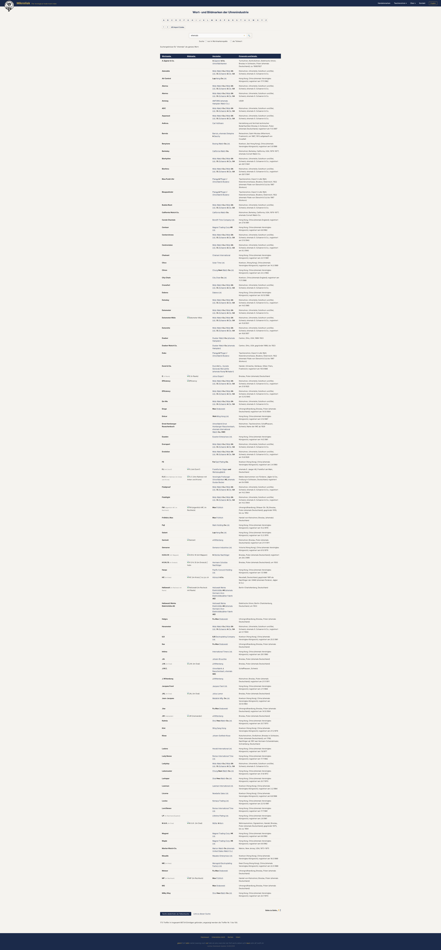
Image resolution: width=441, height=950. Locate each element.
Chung (215, 270)
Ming (219, 416)
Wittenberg (218, 540)
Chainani (216, 255)
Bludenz (226, 182)
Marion (215, 848)
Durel (214, 366)
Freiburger (225, 477)
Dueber (215, 338)
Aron (222, 593)
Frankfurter (217, 469)
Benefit (215, 220)
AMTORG (216, 101)
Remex (215, 756)
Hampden (216, 104)
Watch (219, 71)
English (433, 3)
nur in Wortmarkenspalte (217, 41)
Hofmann (220, 123)
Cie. (230, 74)
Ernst (225, 424)
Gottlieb (222, 736)
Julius (214, 376)
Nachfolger (224, 555)
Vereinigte (216, 477)
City (214, 278)
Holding (220, 525)
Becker (221, 482)
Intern (238, 937)
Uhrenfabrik (217, 182)
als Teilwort (237, 41)
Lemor (220, 694)
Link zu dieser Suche (202, 914)
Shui (214, 721)
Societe (226, 366)
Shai (214, 778)
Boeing (215, 144)
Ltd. (213, 74)
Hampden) (216, 341)
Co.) (227, 104)
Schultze (224, 562)
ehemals (222, 133)
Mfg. (221, 698)
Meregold (216, 863)
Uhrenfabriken (218, 479)
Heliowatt (216, 587)
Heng (218, 78)
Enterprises (224, 437)
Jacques (215, 686)
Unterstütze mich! (218, 937)
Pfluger (223, 179)
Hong (223, 416)
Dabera (215, 292)
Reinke (217, 555)
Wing (214, 728)
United (215, 851)
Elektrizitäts (217, 590)
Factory (215, 866)
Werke (223, 587)
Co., (220, 366)
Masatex (215, 856)
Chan (218, 278)
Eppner (217, 61)
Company (227, 220)
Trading (222, 227)
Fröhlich (219, 507)
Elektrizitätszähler (219, 596)
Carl (214, 123)
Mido (214, 71)
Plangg (215, 179)
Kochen (230, 937)
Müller (215, 823)
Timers (226, 652)
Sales (223, 793)
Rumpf (223, 371)
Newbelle (216, 793)
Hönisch (215, 577)
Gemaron (216, 547)
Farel (222, 686)
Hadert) (231, 371)
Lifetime (215, 816)
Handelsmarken (384, 3)
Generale (216, 369)
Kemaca (215, 801)
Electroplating (221, 637)
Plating (222, 462)
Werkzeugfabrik (218, 472)
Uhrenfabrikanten (219, 63)
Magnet (215, 227)
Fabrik (230, 596)
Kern (221, 823)
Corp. (228, 833)
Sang (219, 728)
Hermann (216, 562)
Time (221, 220)
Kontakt (422, 3)
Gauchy (217, 136)
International (225, 255)
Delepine (230, 133)
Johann (215, 659)
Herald (215, 749)
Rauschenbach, (218, 671)
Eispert (221, 376)
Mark (214, 525)
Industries (224, 547)
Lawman (215, 786)
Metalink (215, 698)
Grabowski (220, 409)
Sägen (224, 469)
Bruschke (223, 659)
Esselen (215, 437)
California (216, 151)
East (217, 462)
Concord (221, 570)
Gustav (215, 482)
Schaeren (223, 74)
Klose (228, 736)
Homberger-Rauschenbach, (223, 426)
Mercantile (224, 369)
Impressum (205, 937)
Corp (228, 227)
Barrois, (215, 133)
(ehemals (224, 101)
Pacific (215, 570)
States (220, 851)
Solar (214, 263)
